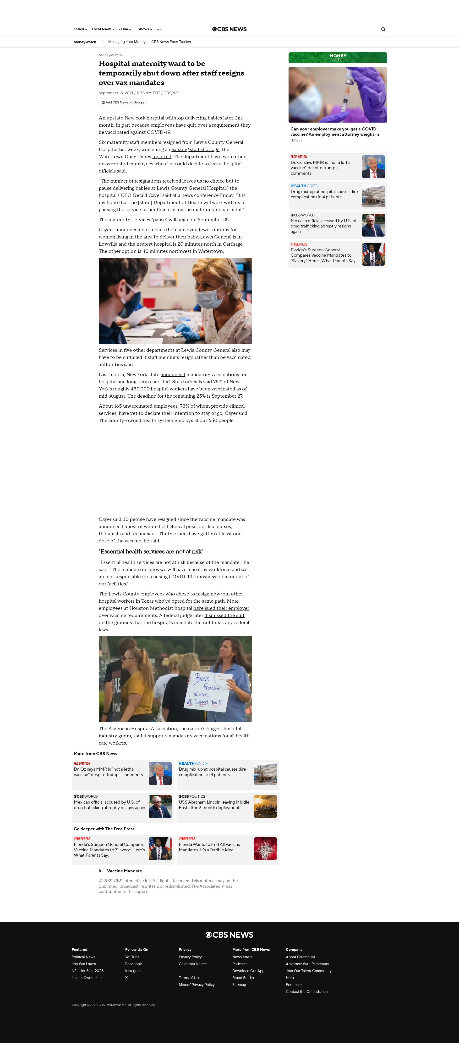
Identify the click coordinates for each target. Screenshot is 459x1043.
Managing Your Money (127, 42)
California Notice (193, 964)
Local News (102, 29)
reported (161, 157)
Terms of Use (189, 978)
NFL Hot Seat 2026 (88, 971)
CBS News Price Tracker (171, 42)
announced (173, 375)
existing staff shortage (195, 149)
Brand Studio (243, 978)
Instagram (133, 971)
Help (290, 978)
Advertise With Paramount (307, 964)
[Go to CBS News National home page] (229, 29)
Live (125, 29)
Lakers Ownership (87, 978)
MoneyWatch (85, 42)
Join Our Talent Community (309, 971)
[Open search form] (383, 29)
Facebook (133, 964)
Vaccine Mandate (124, 871)
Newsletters (242, 957)
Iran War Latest (84, 964)
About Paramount (300, 957)
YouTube (132, 957)
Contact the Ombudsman (307, 992)
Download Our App (248, 971)
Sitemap (239, 985)
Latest (79, 29)
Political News (83, 957)
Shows (144, 29)
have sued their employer (221, 608)
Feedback (294, 985)
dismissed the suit (224, 615)
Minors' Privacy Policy (197, 985)
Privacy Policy (190, 957)
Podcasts (239, 964)
